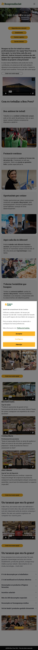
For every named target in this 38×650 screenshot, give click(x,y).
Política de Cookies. (23, 328)
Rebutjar (19, 344)
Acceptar (19, 334)
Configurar (19, 339)
